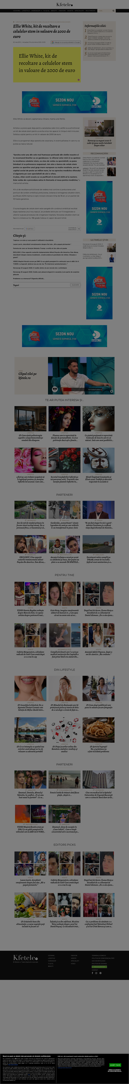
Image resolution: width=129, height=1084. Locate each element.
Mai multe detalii (13, 1064)
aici (29, 1074)
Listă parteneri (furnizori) (65, 1067)
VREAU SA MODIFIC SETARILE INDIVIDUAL (115, 1070)
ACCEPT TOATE (115, 1065)
